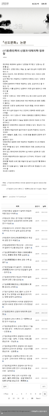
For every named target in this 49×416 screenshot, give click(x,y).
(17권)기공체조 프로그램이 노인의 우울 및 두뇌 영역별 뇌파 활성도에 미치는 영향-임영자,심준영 (17, 294)
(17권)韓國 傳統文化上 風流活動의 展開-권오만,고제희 (16, 285)
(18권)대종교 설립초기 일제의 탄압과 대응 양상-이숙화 (16, 212)
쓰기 (43, 386)
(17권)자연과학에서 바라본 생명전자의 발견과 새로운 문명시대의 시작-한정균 (17, 303)
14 (18, 398)
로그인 (34, 4)
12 (9, 398)
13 (13, 398)
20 (32, 398)
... (16, 394)
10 (40, 394)
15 (23, 398)
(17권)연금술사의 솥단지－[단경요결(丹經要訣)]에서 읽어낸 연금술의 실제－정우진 (17, 269)
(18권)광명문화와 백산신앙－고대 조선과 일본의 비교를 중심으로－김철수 (17, 246)
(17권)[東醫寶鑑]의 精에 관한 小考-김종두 (17, 261)
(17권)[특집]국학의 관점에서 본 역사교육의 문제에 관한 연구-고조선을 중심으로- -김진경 (17, 368)
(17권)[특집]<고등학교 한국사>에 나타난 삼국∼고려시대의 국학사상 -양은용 (17, 357)
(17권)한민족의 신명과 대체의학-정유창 (17, 313)
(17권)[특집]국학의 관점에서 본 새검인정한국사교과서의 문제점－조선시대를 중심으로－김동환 (17, 348)
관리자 (37, 212)
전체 (42, 4)
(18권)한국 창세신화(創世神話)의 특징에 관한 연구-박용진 (17, 239)
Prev (6, 394)
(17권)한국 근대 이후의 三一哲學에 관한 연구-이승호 (17, 320)
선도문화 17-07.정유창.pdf (17, 197)
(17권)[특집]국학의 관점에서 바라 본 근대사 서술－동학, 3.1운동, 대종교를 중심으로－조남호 (17, 338)
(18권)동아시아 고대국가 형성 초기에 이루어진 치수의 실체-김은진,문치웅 (16, 229)
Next (38, 398)
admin (5, 57)
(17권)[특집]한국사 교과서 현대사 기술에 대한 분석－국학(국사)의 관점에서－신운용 (17, 328)
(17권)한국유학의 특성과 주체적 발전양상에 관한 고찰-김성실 (16, 278)
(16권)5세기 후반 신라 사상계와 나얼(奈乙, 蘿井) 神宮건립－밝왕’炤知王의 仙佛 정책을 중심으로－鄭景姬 (17, 378)
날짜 (44, 206)
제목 (17, 206)
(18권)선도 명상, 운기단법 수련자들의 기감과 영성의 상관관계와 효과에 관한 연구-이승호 (17, 220)
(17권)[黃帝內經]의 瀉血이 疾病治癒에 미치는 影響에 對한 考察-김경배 (17, 253)
